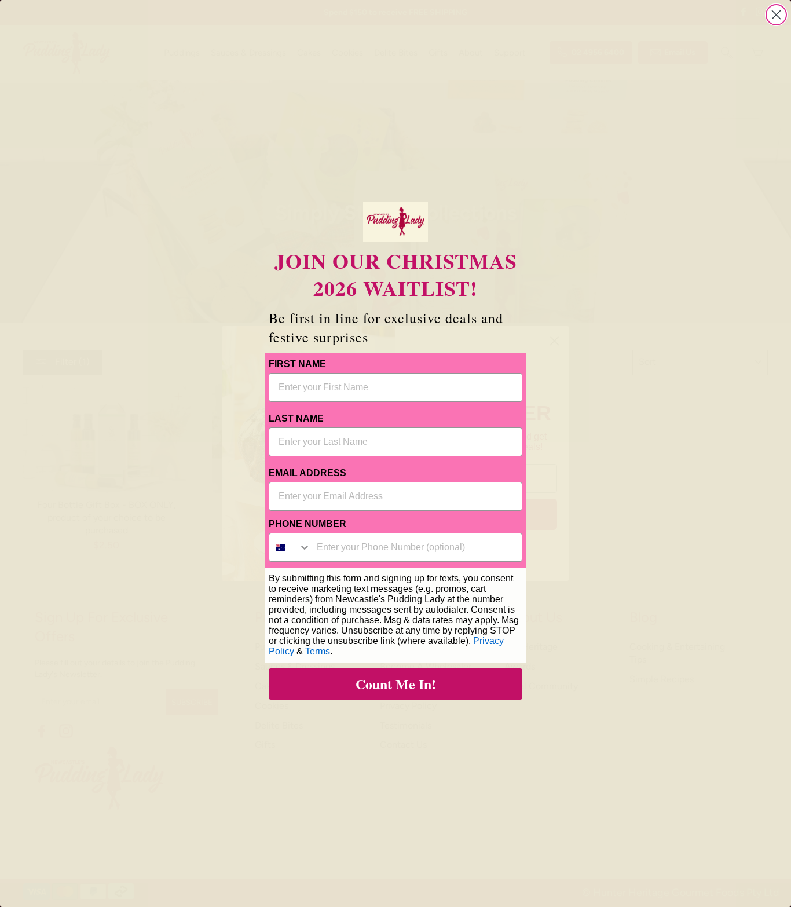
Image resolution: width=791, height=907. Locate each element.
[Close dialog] (776, 15)
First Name (297, 364)
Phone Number (307, 524)
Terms (317, 651)
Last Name (296, 418)
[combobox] (290, 547)
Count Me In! (396, 684)
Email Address (307, 473)
